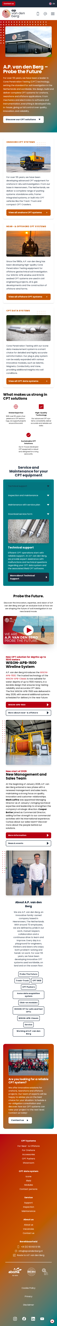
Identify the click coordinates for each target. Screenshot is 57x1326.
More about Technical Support (22, 577)
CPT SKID (36, 980)
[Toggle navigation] (53, 13)
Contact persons (28, 1189)
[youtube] (42, 1319)
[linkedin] (15, 1319)
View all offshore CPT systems (25, 296)
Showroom (28, 1162)
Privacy (28, 1296)
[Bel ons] (38, 13)
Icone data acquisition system (28, 994)
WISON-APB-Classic (16, 678)
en (54, 3)
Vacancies (28, 1228)
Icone (28, 1176)
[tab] (28, 486)
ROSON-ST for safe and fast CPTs (28, 1010)
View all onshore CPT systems (25, 212)
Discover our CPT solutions (21, 119)
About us (28, 1224)
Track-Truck (22, 980)
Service (28, 1024)
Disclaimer (28, 1304)
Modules (28, 1184)
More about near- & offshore (23, 712)
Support (28, 1202)
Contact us (9, 3)
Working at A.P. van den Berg (28, 1032)
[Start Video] (28, 630)
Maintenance (28, 1211)
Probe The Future (28, 974)
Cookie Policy (28, 1288)
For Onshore (28, 1150)
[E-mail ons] (45, 13)
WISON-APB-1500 (16, 704)
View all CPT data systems (23, 381)
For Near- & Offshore (28, 1146)
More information (17, 835)
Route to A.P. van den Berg (30, 1255)
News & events (15, 843)
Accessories (28, 1154)
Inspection (28, 1206)
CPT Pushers (28, 987)
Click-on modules (29, 1002)
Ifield (28, 1180)
